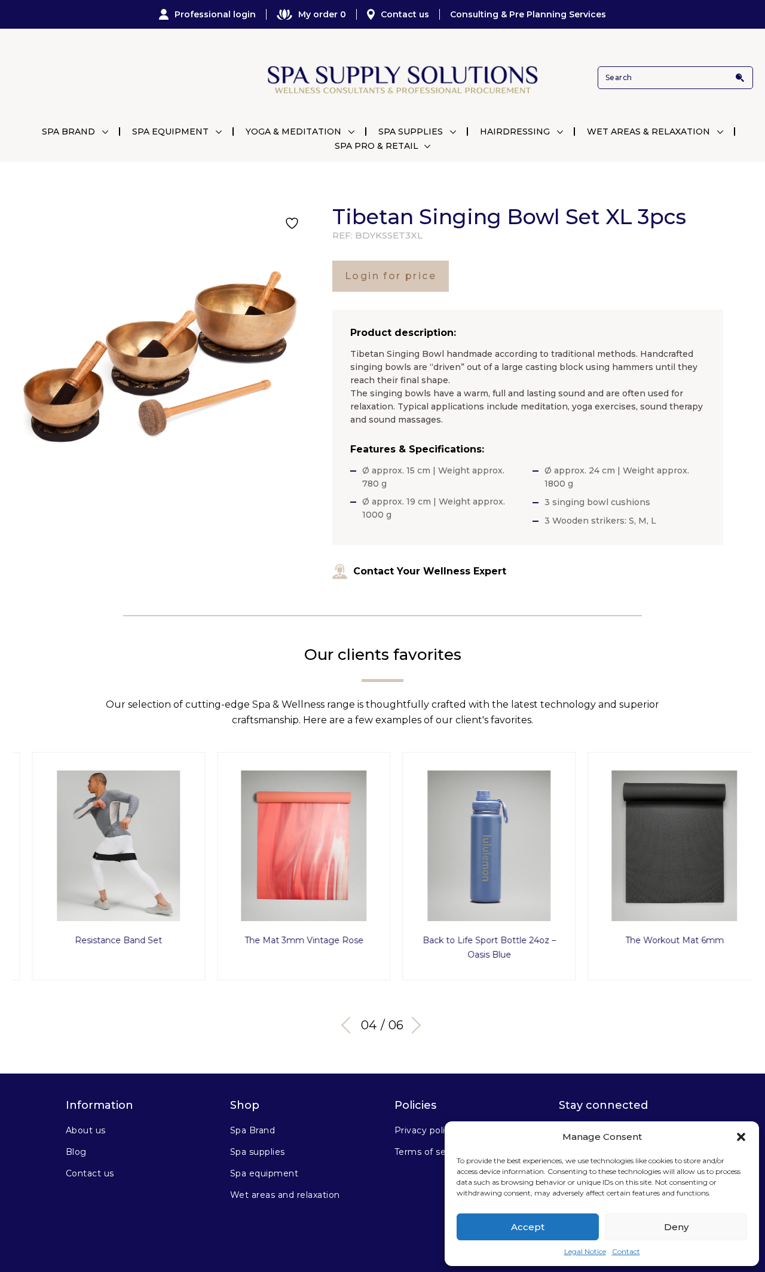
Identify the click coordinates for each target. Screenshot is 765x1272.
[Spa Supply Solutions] (401, 78)
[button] (741, 1137)
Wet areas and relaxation (285, 1195)
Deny (676, 1227)
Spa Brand (68, 131)
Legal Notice (585, 1251)
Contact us (405, 14)
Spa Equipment (170, 131)
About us (86, 1130)
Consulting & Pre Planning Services (528, 14)
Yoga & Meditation (293, 131)
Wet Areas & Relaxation (648, 131)
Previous (349, 1025)
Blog (76, 1151)
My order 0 (322, 14)
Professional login (215, 14)
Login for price (390, 276)
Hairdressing (515, 131)
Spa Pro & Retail (376, 146)
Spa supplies (257, 1151)
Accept (527, 1227)
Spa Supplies (410, 131)
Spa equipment (264, 1173)
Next (412, 1025)
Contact (626, 1251)
